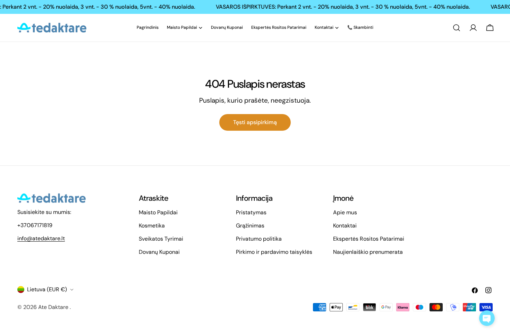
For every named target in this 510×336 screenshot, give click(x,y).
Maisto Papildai (158, 212)
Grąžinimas (250, 225)
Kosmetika (152, 225)
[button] (487, 318)
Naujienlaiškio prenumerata (368, 252)
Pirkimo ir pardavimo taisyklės (274, 252)
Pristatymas (251, 212)
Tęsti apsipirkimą (255, 122)
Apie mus (345, 212)
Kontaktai (345, 225)
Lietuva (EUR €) (47, 289)
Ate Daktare (54, 307)
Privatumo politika (259, 238)
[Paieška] (457, 28)
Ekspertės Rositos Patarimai (368, 238)
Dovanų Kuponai (159, 252)
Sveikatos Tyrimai (161, 238)
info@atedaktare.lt (41, 238)
